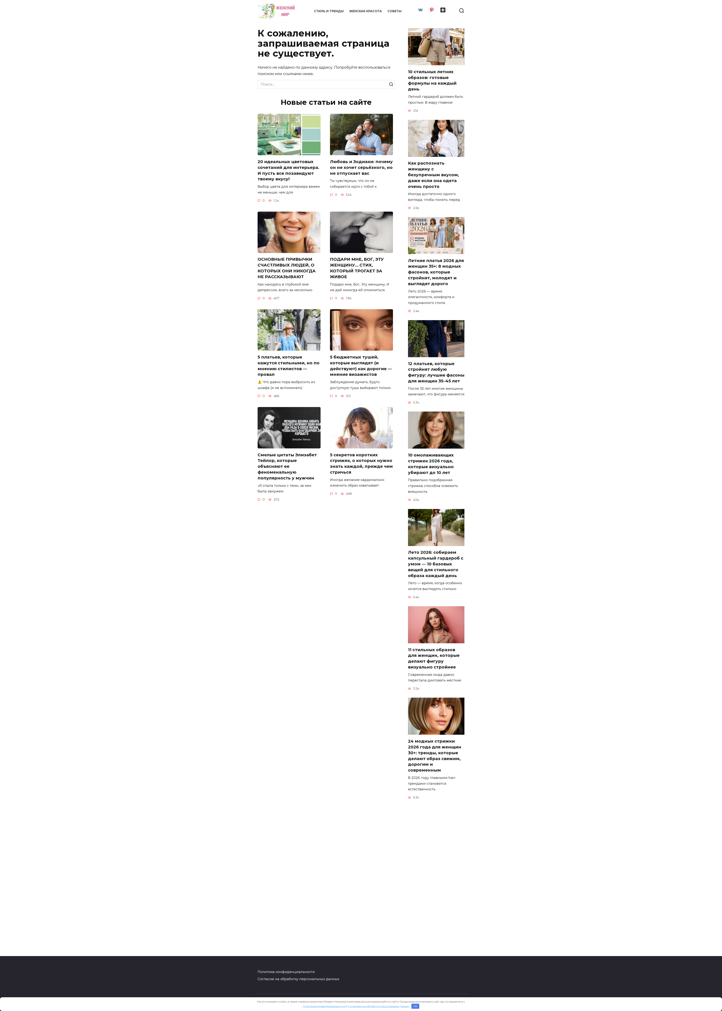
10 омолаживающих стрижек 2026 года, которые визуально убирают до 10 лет (431, 464)
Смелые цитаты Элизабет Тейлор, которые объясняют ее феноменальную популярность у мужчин (287, 466)
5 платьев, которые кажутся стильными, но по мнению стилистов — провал (288, 366)
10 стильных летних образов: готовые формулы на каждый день (432, 80)
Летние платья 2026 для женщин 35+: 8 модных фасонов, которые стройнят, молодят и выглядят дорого (436, 272)
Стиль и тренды (329, 11)
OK (415, 1006)
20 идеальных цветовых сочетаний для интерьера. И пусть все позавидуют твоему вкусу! (288, 170)
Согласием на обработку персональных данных (378, 1006)
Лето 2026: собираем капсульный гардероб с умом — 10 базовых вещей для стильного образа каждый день (435, 564)
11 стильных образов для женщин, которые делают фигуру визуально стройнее (434, 658)
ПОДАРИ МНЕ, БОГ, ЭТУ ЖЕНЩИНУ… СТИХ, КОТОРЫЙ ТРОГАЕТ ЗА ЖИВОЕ (357, 268)
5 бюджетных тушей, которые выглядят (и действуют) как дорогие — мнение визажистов (361, 366)
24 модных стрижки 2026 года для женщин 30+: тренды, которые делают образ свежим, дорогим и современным (434, 756)
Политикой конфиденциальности (324, 1006)
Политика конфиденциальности (286, 972)
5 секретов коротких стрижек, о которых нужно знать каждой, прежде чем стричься (361, 463)
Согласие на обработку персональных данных (298, 979)
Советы (395, 11)
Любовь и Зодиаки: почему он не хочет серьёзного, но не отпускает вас (361, 167)
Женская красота (365, 11)
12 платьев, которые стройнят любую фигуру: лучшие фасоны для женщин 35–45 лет (436, 372)
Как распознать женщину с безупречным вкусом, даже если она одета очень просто (433, 175)
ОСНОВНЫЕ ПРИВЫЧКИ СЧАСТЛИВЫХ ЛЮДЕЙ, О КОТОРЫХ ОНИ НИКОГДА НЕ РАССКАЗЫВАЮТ (287, 268)
